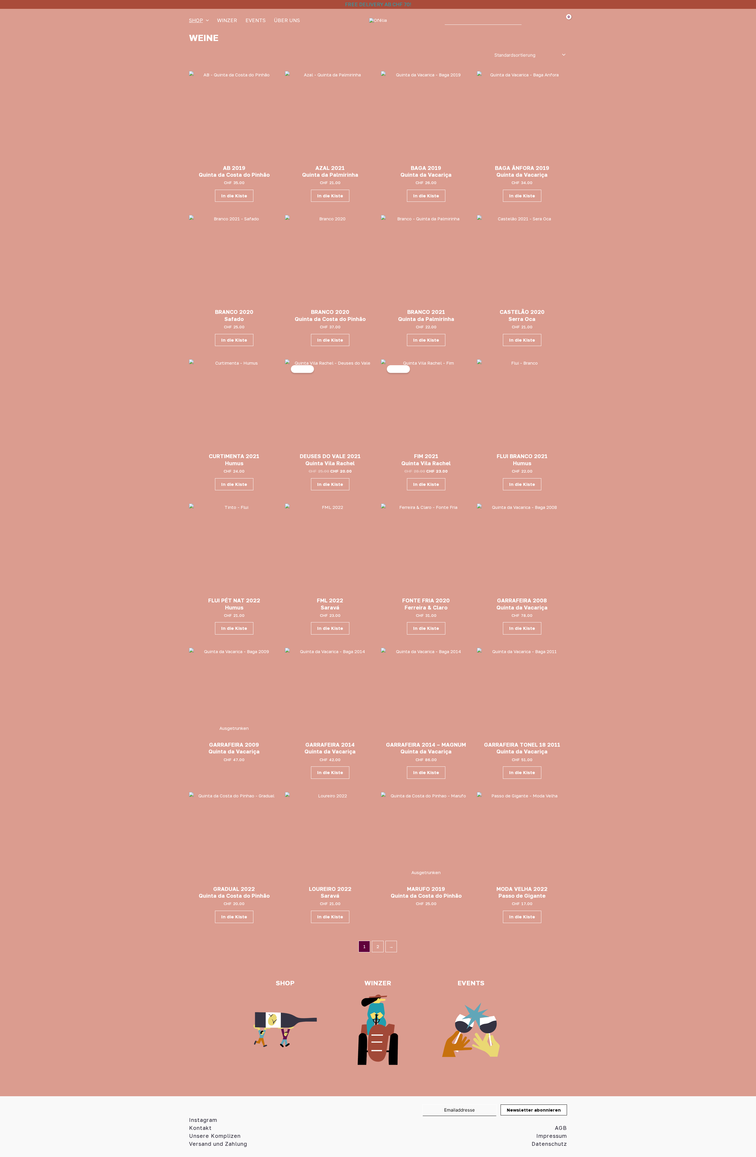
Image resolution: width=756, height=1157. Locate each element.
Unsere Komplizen (215, 1136)
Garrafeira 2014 (330, 744)
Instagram (203, 1120)
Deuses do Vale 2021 (330, 456)
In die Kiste (234, 195)
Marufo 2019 (426, 889)
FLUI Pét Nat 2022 (234, 600)
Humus (234, 463)
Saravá (330, 607)
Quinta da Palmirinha (330, 174)
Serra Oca (522, 319)
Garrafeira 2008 (522, 600)
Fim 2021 (426, 456)
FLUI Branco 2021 (522, 456)
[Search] (528, 20)
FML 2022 (330, 600)
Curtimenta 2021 (234, 456)
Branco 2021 (426, 312)
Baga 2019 (426, 168)
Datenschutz (549, 1143)
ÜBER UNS (287, 20)
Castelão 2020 (522, 312)
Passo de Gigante (521, 895)
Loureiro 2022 (330, 889)
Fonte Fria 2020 (426, 600)
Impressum (551, 1136)
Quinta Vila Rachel (330, 463)
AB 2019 (234, 168)
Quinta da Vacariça (426, 174)
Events (255, 20)
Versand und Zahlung (218, 1143)
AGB (561, 1128)
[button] (206, 20)
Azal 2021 (330, 168)
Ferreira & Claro (426, 607)
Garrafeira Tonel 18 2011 (522, 744)
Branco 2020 (234, 312)
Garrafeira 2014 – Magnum (426, 744)
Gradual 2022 (234, 889)
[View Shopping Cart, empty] (560, 20)
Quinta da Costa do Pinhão (234, 174)
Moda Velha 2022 (522, 889)
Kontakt (200, 1128)
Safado (234, 319)
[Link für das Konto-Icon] (543, 20)
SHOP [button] (196, 20)
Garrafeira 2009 (234, 744)
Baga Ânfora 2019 (522, 168)
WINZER (227, 20)
